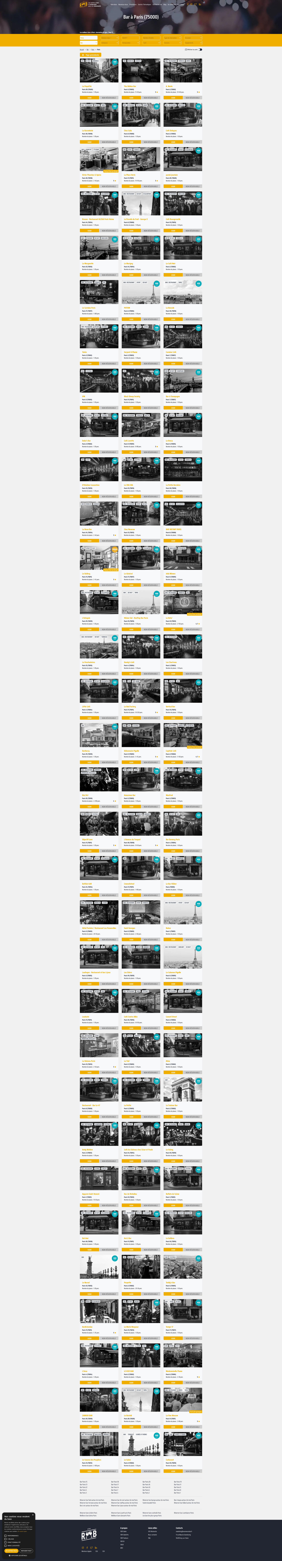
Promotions (132, 4)
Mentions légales (87, 1551)
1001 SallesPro (124, 1534)
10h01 (122, 1544)
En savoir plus (22, 1531)
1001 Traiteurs (124, 1538)
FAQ (149, 1538)
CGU (97, 1551)
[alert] (18, 1536)
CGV (103, 1551)
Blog (164, 4)
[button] (109, 38)
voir (89, 97)
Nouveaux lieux (123, 4)
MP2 (121, 1548)
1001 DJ (122, 1541)
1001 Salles (123, 1531)
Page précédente (91, 55)
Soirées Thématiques (144, 4)
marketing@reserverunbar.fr (184, 1531)
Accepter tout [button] (11, 1551)
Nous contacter (152, 1534)
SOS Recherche (157, 4)
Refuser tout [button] (26, 1551)
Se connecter (172, 4)
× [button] (33, 1515)
